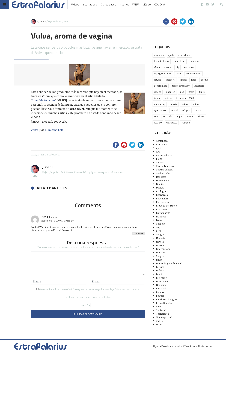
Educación (162, 198)
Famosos (161, 216)
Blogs (159, 158)
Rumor (198, 110)
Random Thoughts (166, 299)
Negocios (161, 285)
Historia (160, 238)
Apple (171, 55)
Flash (193, 79)
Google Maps (160, 85)
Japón (157, 98)
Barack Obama (161, 61)
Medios (160, 274)
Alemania (159, 55)
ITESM (191, 91)
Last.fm (168, 98)
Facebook (170, 79)
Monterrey (159, 104)
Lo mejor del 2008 (185, 98)
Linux (159, 259)
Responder (138, 233)
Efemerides (162, 202)
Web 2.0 (158, 122)
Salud (159, 306)
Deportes (161, 176)
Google (204, 79)
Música (160, 270)
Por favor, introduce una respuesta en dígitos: (88, 297)
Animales (161, 144)
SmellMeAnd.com (43, 100)
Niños (196, 104)
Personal (161, 288)
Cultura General (164, 169)
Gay (158, 227)
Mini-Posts (162, 281)
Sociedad (161, 310)
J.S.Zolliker (47, 217)
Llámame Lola (54, 130)
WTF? (135, 4)
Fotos (159, 220)
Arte (158, 151)
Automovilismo (164, 155)
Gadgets (160, 223)
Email (179, 73)
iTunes (202, 91)
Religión (186, 110)
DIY (177, 67)
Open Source (160, 110)
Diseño (160, 184)
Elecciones (189, 67)
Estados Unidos (193, 73)
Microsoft (161, 277)
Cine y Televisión (165, 166)
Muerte (173, 104)
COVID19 (159, 4)
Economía (162, 194)
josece (43, 21)
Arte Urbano (184, 55)
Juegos (160, 256)
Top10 (180, 116)
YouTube (186, 122)
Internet (124, 4)
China (157, 67)
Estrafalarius (163, 212)
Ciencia (160, 162)
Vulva (35, 130)
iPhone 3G (170, 91)
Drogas (160, 187)
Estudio (157, 79)
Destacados (162, 180)
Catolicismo (179, 61)
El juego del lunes (162, 73)
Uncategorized (164, 317)
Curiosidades (108, 4)
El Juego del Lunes (166, 205)
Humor (160, 245)
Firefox (183, 79)
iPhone (157, 91)
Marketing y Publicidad (169, 263)
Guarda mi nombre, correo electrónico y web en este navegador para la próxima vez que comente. (89, 289)
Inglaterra (199, 85)
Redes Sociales (164, 303)
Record (174, 110)
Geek (158, 230)
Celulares (194, 61)
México (146, 4)
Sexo (156, 116)
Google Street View (180, 85)
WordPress (171, 122)
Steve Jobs (168, 116)
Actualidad (162, 140)
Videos (75, 4)
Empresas (161, 209)
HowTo (160, 241)
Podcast (160, 292)
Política (160, 295)
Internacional (90, 4)
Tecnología (162, 313)
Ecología (161, 191)
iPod (182, 91)
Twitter (190, 116)
